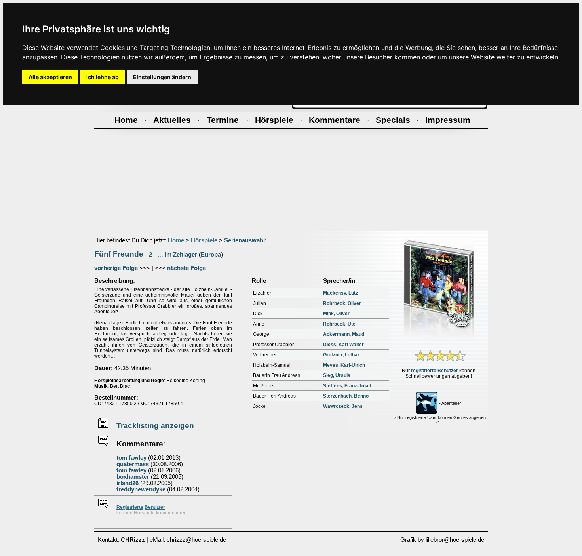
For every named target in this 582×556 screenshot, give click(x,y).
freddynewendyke (140, 489)
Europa (211, 254)
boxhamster (132, 477)
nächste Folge (186, 268)
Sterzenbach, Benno (346, 396)
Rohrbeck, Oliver (342, 303)
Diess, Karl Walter (343, 344)
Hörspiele (204, 240)
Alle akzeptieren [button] (50, 77)
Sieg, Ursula (336, 375)
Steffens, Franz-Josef (347, 385)
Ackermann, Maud (343, 334)
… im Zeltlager (177, 254)
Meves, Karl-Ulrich (344, 365)
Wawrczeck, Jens (343, 406)
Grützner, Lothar (341, 355)
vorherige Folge (116, 268)
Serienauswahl (244, 240)
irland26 (127, 483)
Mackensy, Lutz (340, 293)
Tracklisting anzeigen (155, 425)
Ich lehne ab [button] (102, 77)
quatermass (132, 464)
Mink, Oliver (336, 313)
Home (176, 240)
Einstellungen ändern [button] (162, 77)
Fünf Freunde (118, 254)
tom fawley (131, 458)
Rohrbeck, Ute (339, 324)
